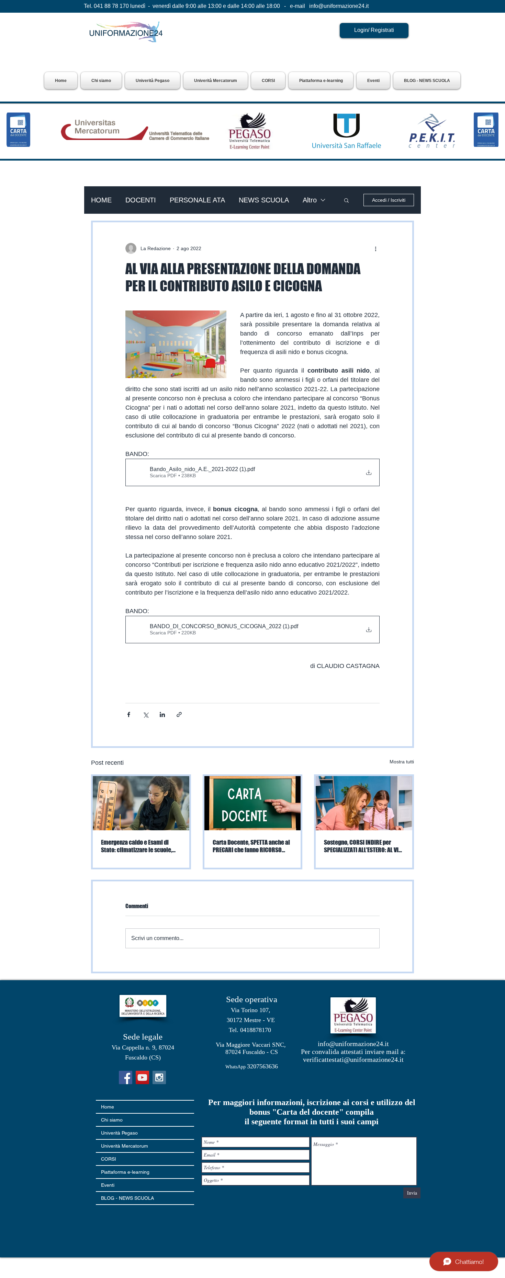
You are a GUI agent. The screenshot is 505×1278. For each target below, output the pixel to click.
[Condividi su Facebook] (128, 714)
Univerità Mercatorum (124, 1146)
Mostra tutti (402, 761)
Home (107, 1107)
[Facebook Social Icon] (125, 1077)
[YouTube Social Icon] (142, 1077)
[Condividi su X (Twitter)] (145, 714)
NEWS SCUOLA (264, 200)
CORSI (108, 1159)
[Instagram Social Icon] (159, 1077)
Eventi (107, 1185)
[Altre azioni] (375, 248)
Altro (310, 200)
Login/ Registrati (374, 30)
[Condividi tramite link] (179, 714)
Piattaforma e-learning (125, 1172)
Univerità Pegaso (119, 1133)
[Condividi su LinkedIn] (162, 714)
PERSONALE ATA (197, 200)
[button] (152, 80)
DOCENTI (140, 200)
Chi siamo (112, 1120)
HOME (101, 200)
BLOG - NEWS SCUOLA (127, 1198)
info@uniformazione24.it (339, 6)
